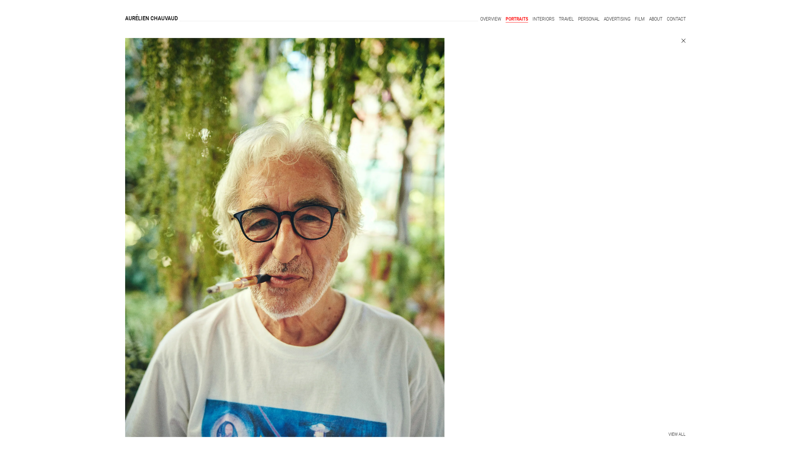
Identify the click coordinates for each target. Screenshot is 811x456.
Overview (490, 19)
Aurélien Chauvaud (151, 18)
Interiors (543, 19)
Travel (566, 19)
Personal (588, 19)
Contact (676, 19)
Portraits (517, 19)
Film (640, 19)
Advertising (617, 19)
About (655, 19)
